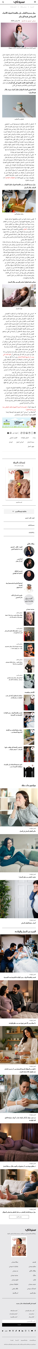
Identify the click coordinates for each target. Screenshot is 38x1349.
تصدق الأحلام (31, 525)
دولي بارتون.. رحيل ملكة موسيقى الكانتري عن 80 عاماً (14, 663)
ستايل (34, 1275)
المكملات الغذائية (10, 178)
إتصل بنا (12, 1340)
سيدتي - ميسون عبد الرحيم (29, 21)
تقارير (34, 1280)
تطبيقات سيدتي (14, 1284)
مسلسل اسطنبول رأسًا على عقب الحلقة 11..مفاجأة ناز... (14, 697)
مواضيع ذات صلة (29, 785)
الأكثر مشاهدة (29, 692)
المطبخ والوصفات (13, 1314)
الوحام (11, 442)
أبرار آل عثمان (19, 561)
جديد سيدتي (30, 609)
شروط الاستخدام (33, 1340)
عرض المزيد (19, 1217)
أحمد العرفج (19, 587)
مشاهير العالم (19, 613)
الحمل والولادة (25, 438)
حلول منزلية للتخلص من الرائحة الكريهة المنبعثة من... (14, 731)
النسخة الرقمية (19, 502)
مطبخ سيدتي (32, 1266)
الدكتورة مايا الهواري (17, 573)
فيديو (34, 1262)
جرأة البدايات (31, 533)
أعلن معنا (17, 1340)
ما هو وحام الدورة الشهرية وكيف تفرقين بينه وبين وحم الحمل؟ (19, 408)
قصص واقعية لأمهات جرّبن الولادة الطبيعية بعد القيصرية (13, 714)
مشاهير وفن (31, 1314)
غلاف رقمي (15, 1289)
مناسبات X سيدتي (13, 1266)
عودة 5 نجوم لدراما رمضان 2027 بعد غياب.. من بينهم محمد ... (13, 647)
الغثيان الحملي (13, 438)
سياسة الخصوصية (24, 1340)
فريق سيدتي (15, 1280)
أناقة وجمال (31, 1317)
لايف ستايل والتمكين (29, 1311)
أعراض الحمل (20, 442)
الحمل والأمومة (13, 1317)
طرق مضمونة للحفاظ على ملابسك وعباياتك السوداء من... (13, 765)
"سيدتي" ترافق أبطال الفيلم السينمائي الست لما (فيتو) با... (13, 632)
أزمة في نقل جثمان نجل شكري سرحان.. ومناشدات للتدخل (14, 679)
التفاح (25, 229)
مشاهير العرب (19, 628)
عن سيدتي (15, 1271)
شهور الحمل (31, 446)
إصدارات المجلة (19, 462)
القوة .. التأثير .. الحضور (29, 518)
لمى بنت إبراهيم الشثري (16, 549)
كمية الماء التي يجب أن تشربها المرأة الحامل (18, 355)
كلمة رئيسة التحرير (21, 511)
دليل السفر (33, 1293)
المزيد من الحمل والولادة (25, 931)
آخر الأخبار (15, 1293)
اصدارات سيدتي (31, 1289)
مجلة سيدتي (14, 1262)
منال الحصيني (19, 597)
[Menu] (35, 2)
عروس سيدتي (32, 1284)
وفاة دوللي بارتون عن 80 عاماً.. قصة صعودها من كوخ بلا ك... (13, 616)
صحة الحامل (30, 442)
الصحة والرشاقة (14, 1311)
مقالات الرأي (30, 544)
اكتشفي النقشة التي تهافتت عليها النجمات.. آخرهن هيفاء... (13, 748)
